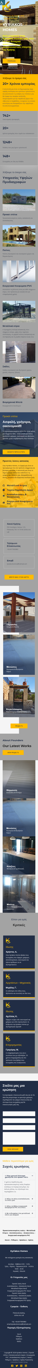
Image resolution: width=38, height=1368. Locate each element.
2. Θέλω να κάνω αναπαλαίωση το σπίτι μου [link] (17, 1199)
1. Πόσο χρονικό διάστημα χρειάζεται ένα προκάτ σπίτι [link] (16, 1176)
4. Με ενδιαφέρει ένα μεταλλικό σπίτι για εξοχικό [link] (17, 1214)
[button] (19, 1176)
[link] (2, 2)
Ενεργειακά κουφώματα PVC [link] (19, 1235)
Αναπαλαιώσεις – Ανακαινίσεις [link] (22, 1233)
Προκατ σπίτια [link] (10, 214)
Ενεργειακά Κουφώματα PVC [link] (17, 286)
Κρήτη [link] (30, 1240)
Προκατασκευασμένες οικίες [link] (14, 1230)
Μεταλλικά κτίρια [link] (11, 326)
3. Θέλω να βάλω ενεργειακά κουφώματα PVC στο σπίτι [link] (16, 1207)
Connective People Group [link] (19, 1362)
